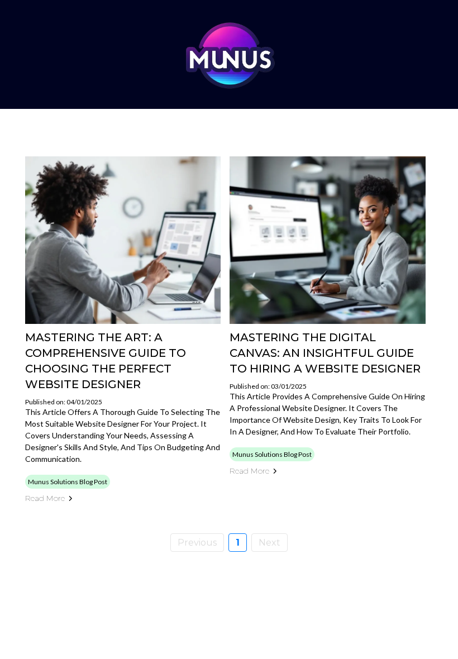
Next (269, 542)
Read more (45, 498)
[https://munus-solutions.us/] (229, 54)
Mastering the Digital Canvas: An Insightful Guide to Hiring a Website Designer (325, 353)
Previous (197, 542)
